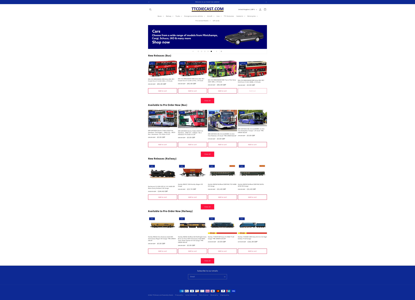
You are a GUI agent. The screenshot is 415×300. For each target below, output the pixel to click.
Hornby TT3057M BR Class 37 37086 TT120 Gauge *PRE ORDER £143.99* (221, 238)
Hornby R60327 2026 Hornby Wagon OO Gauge (190, 185)
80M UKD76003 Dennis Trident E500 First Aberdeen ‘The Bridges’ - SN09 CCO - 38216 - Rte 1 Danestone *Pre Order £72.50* (162, 132)
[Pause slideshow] (222, 51)
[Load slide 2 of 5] (201, 51)
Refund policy (214, 295)
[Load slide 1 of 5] (198, 51)
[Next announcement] (266, 2)
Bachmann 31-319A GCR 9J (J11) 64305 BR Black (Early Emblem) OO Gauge (161, 187)
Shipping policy (224, 295)
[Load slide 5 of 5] (211, 51)
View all (207, 100)
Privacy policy (179, 295)
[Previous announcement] (148, 2)
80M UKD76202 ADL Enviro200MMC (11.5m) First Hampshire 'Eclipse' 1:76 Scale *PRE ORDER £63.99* (251, 130)
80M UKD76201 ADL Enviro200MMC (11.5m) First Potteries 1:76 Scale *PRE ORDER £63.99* (222, 135)
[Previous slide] (193, 51)
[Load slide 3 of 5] (204, 51)
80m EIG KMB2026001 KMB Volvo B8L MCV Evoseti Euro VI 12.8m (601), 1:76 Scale (161, 80)
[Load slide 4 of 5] (208, 51)
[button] (150, 9)
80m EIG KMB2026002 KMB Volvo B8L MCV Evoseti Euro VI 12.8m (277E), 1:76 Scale (191, 80)
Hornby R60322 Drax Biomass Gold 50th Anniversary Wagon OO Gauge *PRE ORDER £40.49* (162, 239)
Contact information (191, 295)
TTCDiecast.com (157, 295)
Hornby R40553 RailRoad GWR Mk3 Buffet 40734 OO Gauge (251, 185)
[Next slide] (216, 51)
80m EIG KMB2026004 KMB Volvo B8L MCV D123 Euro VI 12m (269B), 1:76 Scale (251, 81)
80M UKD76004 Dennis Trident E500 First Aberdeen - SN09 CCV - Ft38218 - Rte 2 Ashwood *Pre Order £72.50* (190, 132)
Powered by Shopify (167, 295)
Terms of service (203, 295)
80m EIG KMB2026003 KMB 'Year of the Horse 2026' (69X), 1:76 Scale (222, 81)
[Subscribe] (224, 276)
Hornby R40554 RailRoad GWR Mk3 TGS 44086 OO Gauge (222, 185)
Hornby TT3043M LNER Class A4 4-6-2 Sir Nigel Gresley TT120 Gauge (252, 238)
